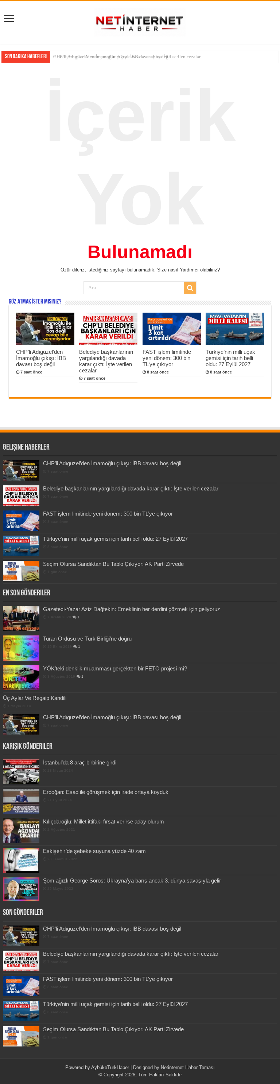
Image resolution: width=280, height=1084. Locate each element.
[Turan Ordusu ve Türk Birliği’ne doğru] (21, 647)
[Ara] (190, 288)
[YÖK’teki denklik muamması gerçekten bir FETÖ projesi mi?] (21, 677)
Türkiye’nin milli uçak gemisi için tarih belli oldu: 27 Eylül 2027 (230, 358)
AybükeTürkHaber (110, 1067)
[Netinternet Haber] (140, 21)
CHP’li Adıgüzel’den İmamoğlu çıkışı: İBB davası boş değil (41, 358)
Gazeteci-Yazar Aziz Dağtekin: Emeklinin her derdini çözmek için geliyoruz (131, 609)
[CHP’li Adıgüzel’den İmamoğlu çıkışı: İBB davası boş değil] (21, 724)
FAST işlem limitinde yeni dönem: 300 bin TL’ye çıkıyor (167, 358)
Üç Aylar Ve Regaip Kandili (34, 698)
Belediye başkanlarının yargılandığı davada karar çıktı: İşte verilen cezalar (127, 56)
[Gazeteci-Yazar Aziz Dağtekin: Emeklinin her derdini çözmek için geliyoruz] (21, 618)
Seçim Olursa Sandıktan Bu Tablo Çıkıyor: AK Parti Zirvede (113, 564)
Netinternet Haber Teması (188, 1067)
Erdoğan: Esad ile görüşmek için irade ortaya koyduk (105, 792)
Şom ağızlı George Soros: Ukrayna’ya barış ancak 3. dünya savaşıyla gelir (132, 880)
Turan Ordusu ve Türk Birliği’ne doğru (87, 638)
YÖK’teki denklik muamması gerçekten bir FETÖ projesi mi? (115, 668)
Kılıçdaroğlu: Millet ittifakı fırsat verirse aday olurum (103, 821)
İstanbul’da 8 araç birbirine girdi (79, 762)
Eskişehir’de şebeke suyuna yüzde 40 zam (94, 851)
